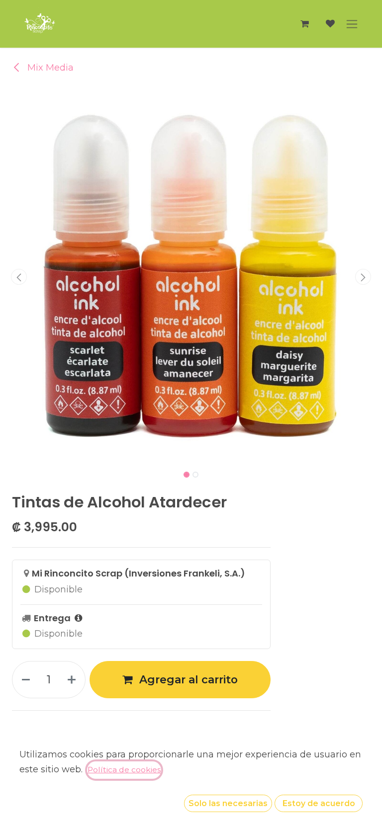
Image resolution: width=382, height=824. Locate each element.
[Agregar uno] (73, 679)
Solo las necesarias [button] (228, 803)
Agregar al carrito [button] (187, 679)
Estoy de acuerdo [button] (319, 803)
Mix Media (49, 67)
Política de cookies (124, 769)
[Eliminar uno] (23, 679)
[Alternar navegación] (352, 24)
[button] (19, 277)
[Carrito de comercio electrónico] (304, 24)
